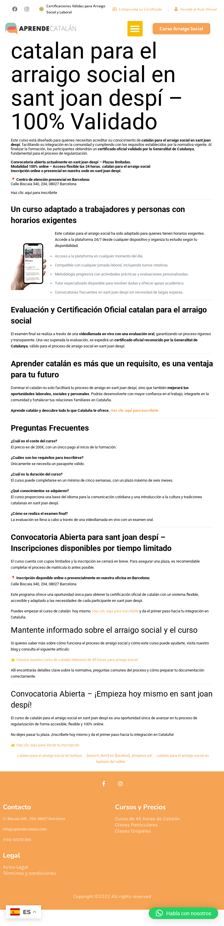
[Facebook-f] (103, 783)
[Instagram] (27, 9)
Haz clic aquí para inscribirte (34, 192)
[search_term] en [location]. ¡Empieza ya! (119, 755)
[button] (135, 28)
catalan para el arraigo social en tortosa (49, 755)
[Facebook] (15, 9)
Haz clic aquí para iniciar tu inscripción (47, 745)
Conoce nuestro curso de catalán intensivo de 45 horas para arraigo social (77, 660)
